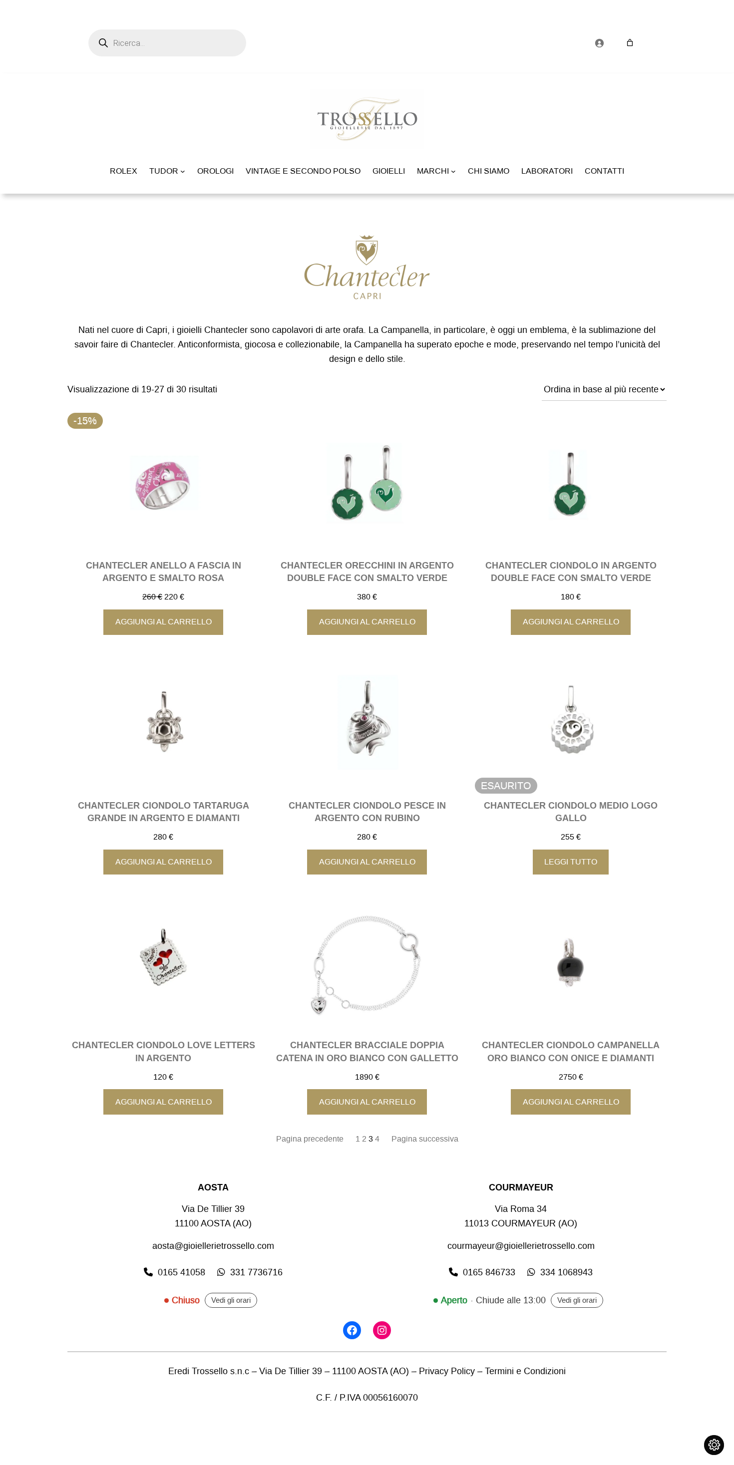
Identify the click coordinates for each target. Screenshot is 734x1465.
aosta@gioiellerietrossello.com (213, 1246)
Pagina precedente (310, 1139)
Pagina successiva (424, 1139)
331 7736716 (256, 1272)
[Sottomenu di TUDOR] (182, 171)
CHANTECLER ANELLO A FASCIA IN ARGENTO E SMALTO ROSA (163, 572)
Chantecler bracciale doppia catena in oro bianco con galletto (367, 1051)
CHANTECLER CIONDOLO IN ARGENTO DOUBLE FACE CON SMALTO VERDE (571, 572)
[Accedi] (599, 43)
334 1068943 (566, 1272)
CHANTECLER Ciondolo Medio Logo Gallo (571, 812)
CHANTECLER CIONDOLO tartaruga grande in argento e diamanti (163, 812)
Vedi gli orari (231, 1300)
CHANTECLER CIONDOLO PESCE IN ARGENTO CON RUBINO (367, 812)
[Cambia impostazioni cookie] (714, 1445)
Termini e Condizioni (525, 1371)
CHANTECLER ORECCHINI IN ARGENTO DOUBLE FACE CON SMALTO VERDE (367, 572)
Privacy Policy (447, 1371)
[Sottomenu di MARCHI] (453, 171)
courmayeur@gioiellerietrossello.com (521, 1246)
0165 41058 (181, 1272)
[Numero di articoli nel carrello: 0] (630, 42)
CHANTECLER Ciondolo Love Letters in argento (163, 1051)
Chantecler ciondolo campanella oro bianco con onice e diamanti (571, 1051)
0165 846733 (489, 1272)
